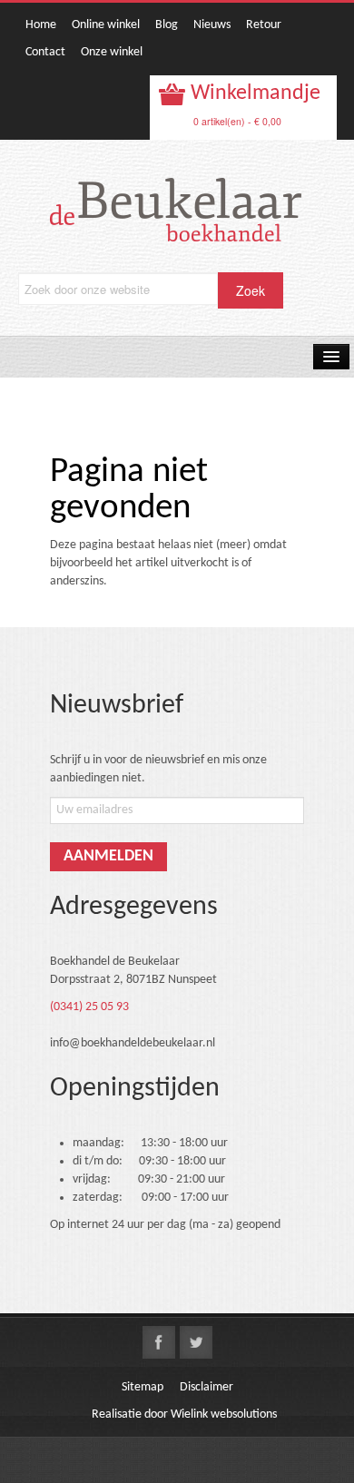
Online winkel (106, 25)
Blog (166, 25)
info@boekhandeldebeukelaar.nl (132, 1043)
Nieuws (212, 25)
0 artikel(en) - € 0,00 (237, 121)
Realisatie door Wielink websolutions (184, 1414)
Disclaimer (206, 1387)
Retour (263, 25)
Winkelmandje (253, 93)
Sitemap (142, 1387)
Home (40, 25)
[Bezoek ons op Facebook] (159, 1342)
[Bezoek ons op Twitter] (196, 1342)
